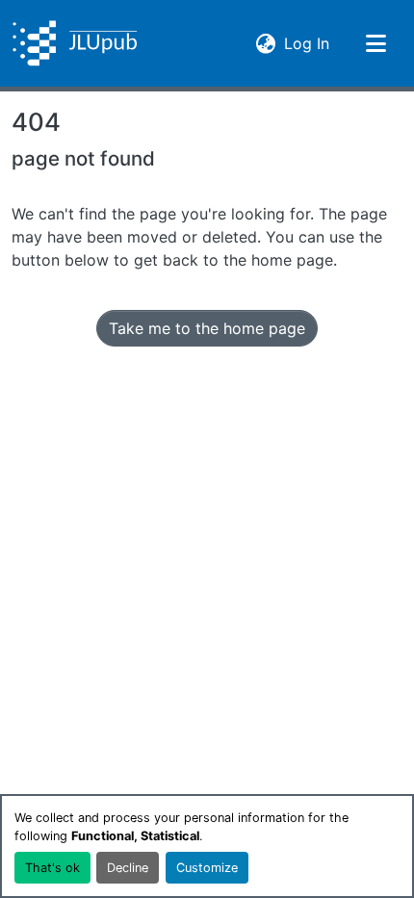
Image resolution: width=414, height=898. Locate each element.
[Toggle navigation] (375, 43)
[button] (75, 43)
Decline (127, 867)
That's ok (52, 867)
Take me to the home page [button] (207, 328)
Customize (207, 867)
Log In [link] (306, 43)
